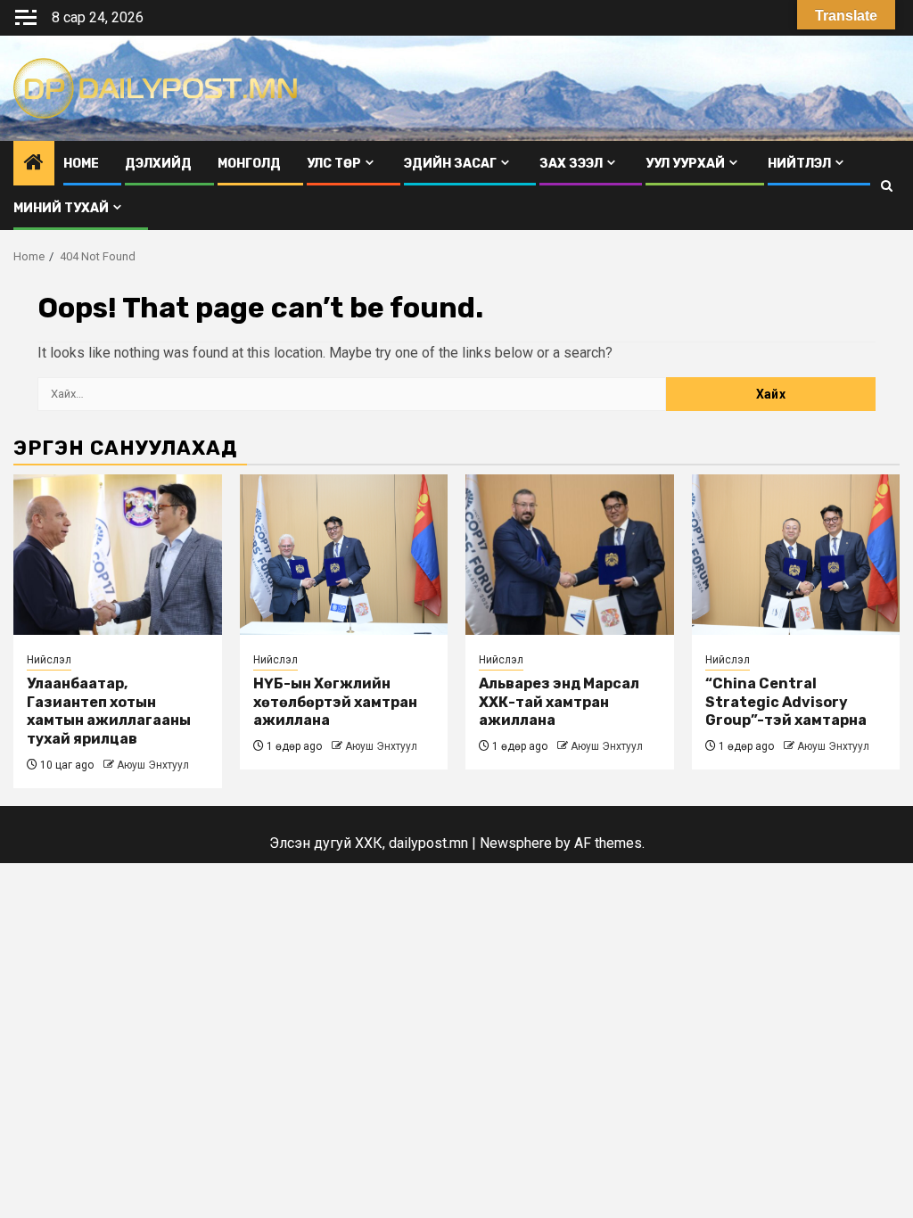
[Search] (887, 186)
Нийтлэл (799, 163)
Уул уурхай (685, 163)
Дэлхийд (158, 163)
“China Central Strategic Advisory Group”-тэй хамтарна (786, 702)
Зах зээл (571, 163)
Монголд (249, 163)
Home (81, 163)
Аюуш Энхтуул (153, 765)
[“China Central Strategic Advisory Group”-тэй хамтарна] (796, 554)
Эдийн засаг (450, 163)
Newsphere (516, 843)
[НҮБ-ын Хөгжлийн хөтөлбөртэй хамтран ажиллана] (344, 554)
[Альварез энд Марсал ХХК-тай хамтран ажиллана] (569, 554)
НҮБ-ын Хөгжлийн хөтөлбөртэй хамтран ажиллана (335, 702)
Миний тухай (61, 208)
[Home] (34, 164)
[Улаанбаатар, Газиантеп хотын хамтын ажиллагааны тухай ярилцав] (117, 554)
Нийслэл (49, 660)
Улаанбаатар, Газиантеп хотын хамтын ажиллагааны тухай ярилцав (109, 711)
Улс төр (334, 163)
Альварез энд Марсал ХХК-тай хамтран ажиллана (559, 702)
